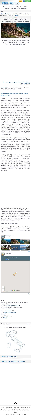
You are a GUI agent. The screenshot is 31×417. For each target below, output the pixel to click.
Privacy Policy (9, 414)
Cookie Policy (17, 414)
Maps (28, 410)
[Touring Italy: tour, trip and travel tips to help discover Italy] (10, 3)
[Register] (28, 1)
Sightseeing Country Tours (12, 407)
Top (29, 251)
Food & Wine (7, 410)
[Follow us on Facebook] (24, 1)
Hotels (15, 412)
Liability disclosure (7, 316)
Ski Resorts (15, 410)
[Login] (20, 1)
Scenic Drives (24, 407)
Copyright (4, 317)
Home (2, 13)
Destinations (22, 410)
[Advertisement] (15, 63)
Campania (7, 13)
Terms (24, 414)
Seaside (8, 309)
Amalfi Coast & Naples (10, 312)
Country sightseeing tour (10, 82)
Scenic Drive (22, 82)
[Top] (15, 402)
